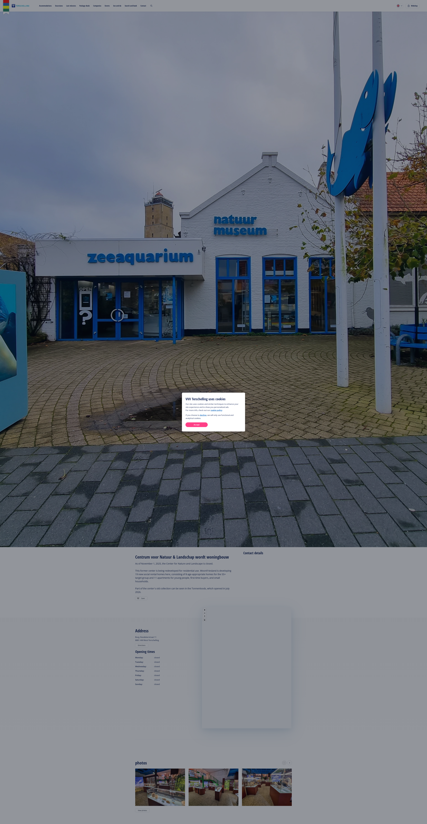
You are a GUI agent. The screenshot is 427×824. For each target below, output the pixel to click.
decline (203, 415)
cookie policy (216, 410)
